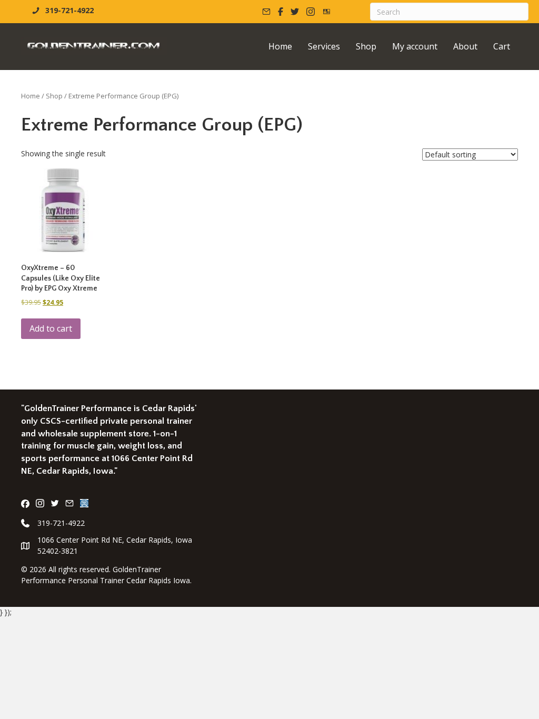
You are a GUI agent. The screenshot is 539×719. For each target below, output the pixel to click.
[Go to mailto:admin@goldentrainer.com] (69, 504)
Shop (54, 96)
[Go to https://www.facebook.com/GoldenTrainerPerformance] (25, 504)
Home (30, 96)
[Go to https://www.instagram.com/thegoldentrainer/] (40, 504)
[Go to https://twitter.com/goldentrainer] (55, 504)
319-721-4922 (61, 523)
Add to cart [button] (50, 328)
